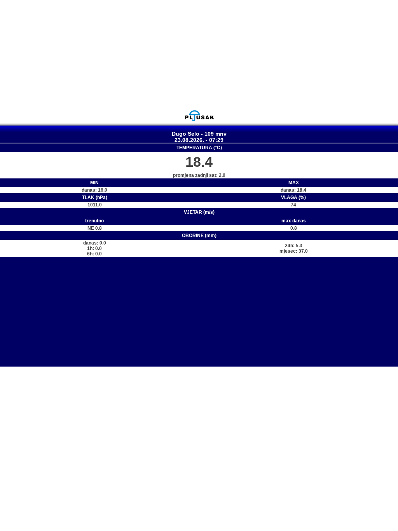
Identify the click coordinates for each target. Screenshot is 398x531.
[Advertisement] (199, 54)
